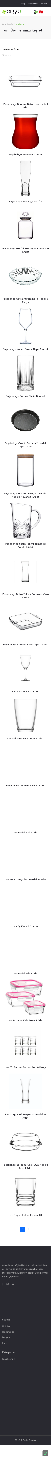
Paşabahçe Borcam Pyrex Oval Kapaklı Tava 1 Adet (25, 1166)
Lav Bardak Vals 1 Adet (25, 691)
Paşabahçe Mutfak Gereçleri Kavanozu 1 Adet (25, 250)
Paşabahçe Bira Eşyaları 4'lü (25, 201)
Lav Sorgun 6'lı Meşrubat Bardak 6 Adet (25, 1116)
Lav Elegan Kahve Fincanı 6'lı (25, 1215)
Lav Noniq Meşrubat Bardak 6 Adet (25, 879)
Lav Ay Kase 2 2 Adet (25, 926)
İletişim (44, 3)
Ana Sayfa (7, 23)
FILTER (8, 55)
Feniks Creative (29, 1440)
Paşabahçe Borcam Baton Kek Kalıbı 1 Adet (25, 105)
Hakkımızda (33, 3)
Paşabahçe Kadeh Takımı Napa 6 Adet (25, 349)
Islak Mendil (8, 1358)
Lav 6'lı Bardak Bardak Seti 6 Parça (25, 1067)
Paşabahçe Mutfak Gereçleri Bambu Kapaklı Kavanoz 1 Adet (25, 495)
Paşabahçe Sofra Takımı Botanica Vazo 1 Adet (25, 595)
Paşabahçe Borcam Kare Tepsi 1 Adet (25, 644)
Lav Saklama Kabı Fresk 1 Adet (25, 1020)
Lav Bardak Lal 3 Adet (26, 832)
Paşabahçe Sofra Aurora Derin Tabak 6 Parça (26, 300)
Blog (23, 3)
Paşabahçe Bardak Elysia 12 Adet (25, 396)
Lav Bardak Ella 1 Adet (26, 973)
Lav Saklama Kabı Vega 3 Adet (25, 738)
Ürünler (6, 1326)
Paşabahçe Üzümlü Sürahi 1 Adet (25, 785)
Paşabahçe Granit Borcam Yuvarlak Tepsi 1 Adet (25, 444)
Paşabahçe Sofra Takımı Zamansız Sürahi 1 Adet (25, 545)
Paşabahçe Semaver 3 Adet (25, 154)
